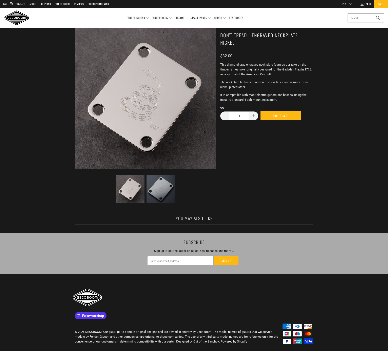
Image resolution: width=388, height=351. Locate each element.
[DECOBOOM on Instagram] (11, 4)
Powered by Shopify (234, 341)
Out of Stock (62, 4)
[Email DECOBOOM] (4, 4)
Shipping (46, 4)
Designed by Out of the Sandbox (197, 341)
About (33, 4)
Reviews (79, 4)
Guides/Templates (98, 4)
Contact (20, 4)
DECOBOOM (93, 332)
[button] (138, 18)
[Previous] (78, 98)
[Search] (378, 18)
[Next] (213, 98)
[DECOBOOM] (16, 18)
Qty (222, 107)
